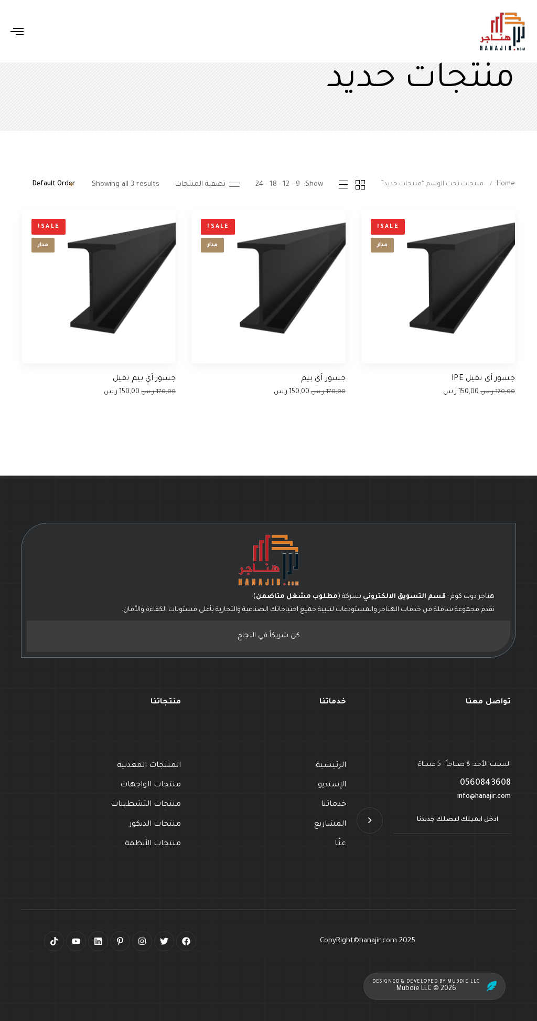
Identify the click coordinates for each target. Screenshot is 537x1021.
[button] (207, 184)
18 (273, 184)
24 (259, 184)
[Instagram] (142, 941)
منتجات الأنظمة (153, 844)
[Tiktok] (54, 941)
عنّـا (340, 844)
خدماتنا (333, 805)
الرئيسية (331, 766)
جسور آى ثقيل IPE (483, 379)
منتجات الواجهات (150, 785)
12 (286, 184)
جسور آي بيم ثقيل (144, 379)
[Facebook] (186, 941)
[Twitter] (164, 941)
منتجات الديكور (155, 824)
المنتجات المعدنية (149, 766)
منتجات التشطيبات (146, 805)
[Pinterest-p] (120, 941)
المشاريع (330, 824)
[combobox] (48, 184)
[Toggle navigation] (96, 31)
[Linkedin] (98, 941)
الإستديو (332, 785)
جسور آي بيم (323, 379)
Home (506, 184)
